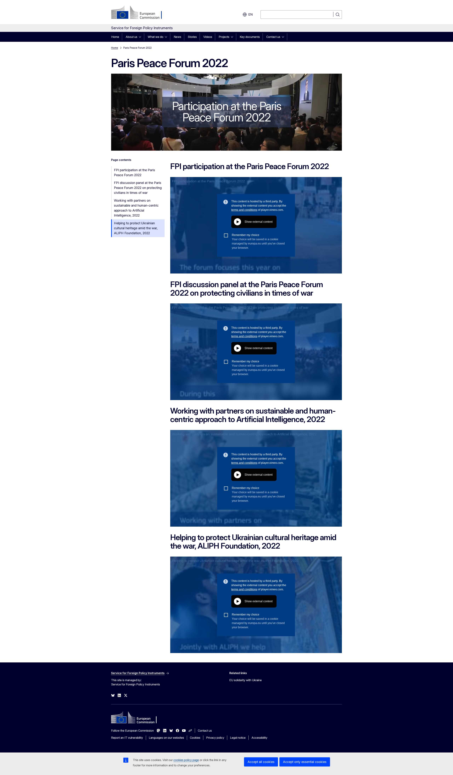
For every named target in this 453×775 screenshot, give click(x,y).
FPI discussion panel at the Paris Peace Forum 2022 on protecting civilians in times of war (138, 188)
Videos (207, 37)
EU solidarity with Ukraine (245, 680)
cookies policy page (186, 760)
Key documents (250, 37)
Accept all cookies (261, 762)
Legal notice (238, 737)
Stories (192, 37)
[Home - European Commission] (139, 13)
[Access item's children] (141, 37)
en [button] (250, 14)
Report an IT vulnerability (127, 737)
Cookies (195, 737)
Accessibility (259, 737)
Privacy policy (215, 737)
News (177, 37)
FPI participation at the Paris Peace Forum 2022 (134, 172)
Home (115, 37)
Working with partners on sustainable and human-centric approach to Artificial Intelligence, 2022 (136, 208)
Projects (224, 37)
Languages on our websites (166, 737)
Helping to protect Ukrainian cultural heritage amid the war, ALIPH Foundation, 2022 (136, 228)
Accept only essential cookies (304, 762)
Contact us (273, 37)
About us (131, 37)
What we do (155, 37)
